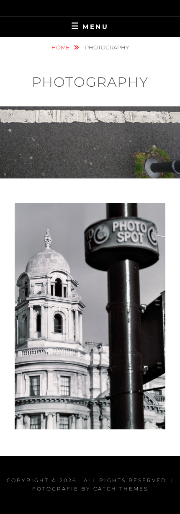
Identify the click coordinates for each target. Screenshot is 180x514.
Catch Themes (120, 489)
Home (61, 47)
